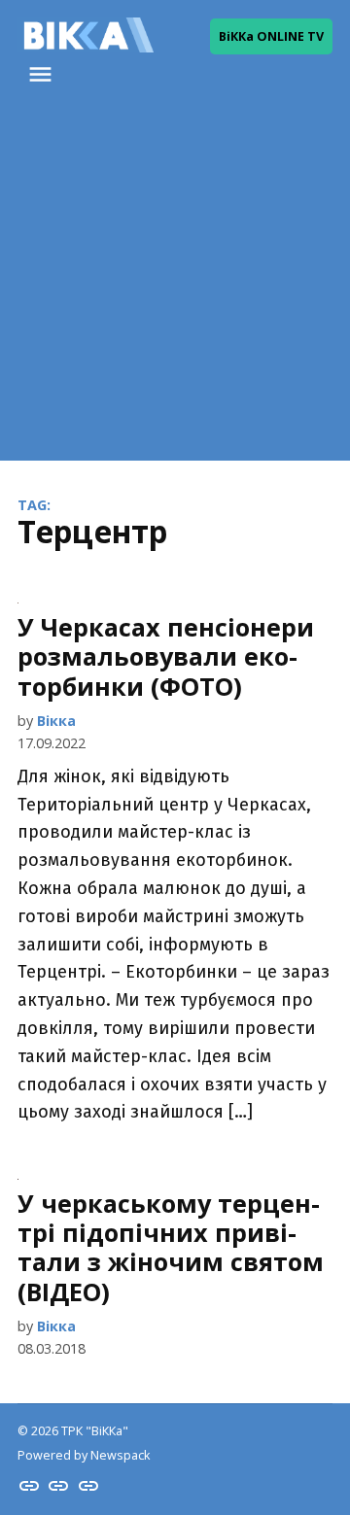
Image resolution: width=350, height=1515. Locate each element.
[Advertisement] (175, 286)
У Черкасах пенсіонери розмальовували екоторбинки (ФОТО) (166, 656)
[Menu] (42, 74)
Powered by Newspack (84, 1455)
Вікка (56, 720)
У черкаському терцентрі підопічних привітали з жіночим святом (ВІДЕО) (171, 1247)
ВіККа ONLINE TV (271, 36)
